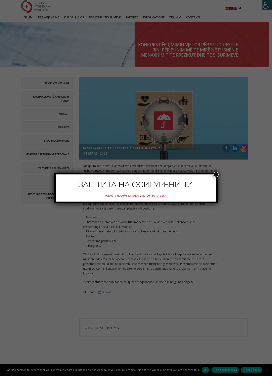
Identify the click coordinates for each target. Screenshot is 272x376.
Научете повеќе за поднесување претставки (136, 195)
